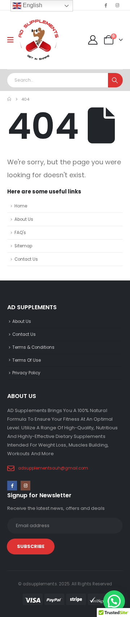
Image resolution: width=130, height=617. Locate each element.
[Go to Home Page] (9, 99)
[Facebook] (105, 5)
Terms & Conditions (33, 347)
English (31, 5)
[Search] (115, 80)
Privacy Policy (26, 373)
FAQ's (20, 233)
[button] (114, 601)
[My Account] (93, 40)
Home (20, 206)
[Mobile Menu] (12, 40)
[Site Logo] (38, 39)
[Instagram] (117, 5)
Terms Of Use (26, 360)
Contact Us (26, 259)
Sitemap (23, 246)
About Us (23, 219)
